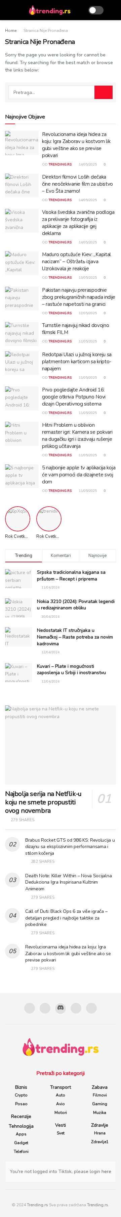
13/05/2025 (87, 277)
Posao (21, 1104)
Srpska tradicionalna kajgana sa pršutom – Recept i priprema (71, 575)
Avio (60, 1104)
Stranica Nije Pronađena (46, 30)
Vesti (60, 1125)
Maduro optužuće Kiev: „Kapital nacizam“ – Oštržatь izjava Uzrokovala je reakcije (76, 261)
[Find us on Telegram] (76, 1008)
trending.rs (60, 164)
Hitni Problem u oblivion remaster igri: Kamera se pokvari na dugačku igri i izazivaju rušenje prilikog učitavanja (77, 436)
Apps (21, 1134)
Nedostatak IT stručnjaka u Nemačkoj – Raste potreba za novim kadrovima (75, 637)
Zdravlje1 (100, 1141)
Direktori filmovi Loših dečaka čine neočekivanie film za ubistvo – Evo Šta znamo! (77, 184)
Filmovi (100, 1095)
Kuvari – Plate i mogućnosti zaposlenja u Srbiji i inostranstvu (71, 669)
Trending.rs (37, 1205)
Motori (60, 1112)
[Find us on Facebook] (29, 1008)
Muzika (99, 1112)
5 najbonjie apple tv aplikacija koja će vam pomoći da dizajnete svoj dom (78, 474)
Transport (60, 1087)
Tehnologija (21, 1126)
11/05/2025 (87, 341)
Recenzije (21, 1116)
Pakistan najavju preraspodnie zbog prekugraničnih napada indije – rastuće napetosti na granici (78, 297)
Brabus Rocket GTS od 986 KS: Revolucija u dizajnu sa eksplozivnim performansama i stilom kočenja (70, 846)
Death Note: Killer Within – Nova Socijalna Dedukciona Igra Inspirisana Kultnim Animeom (68, 882)
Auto (60, 1095)
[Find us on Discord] (60, 1008)
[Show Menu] (8, 10)
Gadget (21, 1142)
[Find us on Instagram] (45, 1008)
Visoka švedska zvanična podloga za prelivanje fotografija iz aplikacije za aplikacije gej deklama (78, 223)
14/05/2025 (87, 164)
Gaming (99, 1104)
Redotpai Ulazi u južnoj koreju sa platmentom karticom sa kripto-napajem (77, 361)
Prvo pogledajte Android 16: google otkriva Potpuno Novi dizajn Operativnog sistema (74, 396)
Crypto (21, 1095)
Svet (61, 1133)
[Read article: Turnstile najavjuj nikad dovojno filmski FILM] (22, 334)
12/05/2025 (87, 313)
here (105, 1171)
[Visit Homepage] (50, 10)
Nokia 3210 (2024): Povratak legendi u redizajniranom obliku (76, 604)
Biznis (21, 1087)
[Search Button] (113, 10)
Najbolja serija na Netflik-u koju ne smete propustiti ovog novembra (43, 802)
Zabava (100, 1087)
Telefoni (21, 1151)
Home (10, 30)
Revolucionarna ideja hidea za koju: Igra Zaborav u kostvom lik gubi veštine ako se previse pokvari (76, 145)
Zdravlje (99, 1125)
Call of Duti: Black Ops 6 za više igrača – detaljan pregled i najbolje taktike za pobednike (66, 918)
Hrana (100, 1133)
